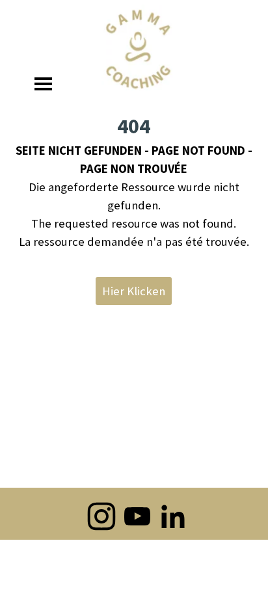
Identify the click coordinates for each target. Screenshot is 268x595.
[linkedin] (173, 516)
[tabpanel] (134, 181)
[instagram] (101, 516)
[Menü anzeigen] (43, 83)
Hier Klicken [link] (133, 291)
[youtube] (137, 516)
